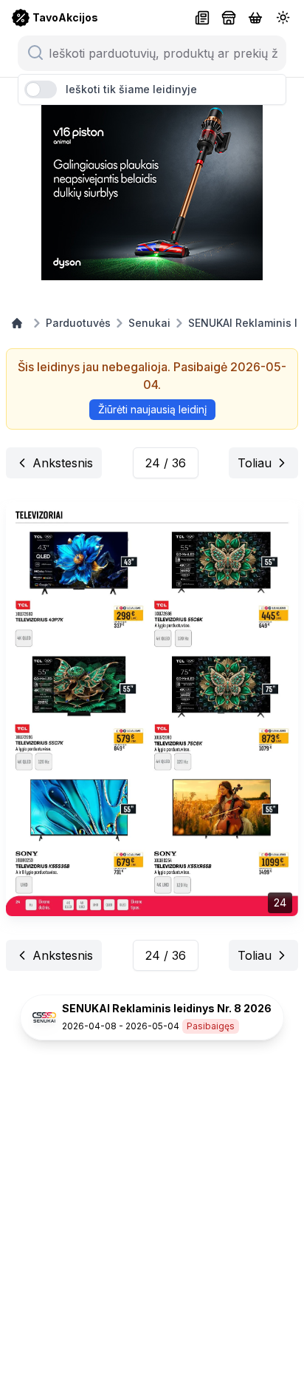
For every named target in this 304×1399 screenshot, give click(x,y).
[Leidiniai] (202, 17)
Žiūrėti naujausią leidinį (152, 409)
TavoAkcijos (65, 17)
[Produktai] (255, 17)
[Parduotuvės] (228, 17)
